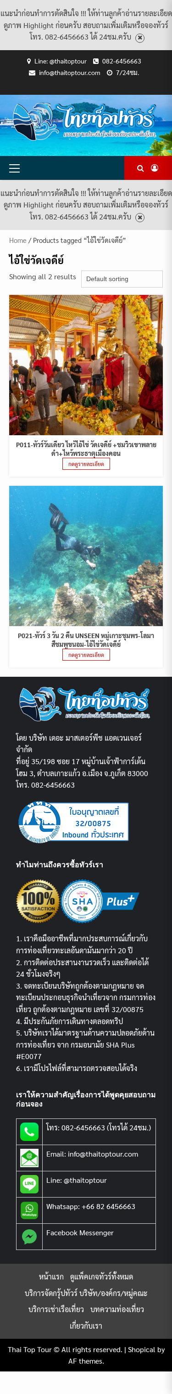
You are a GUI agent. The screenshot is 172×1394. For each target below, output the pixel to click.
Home (18, 240)
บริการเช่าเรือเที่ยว (56, 1309)
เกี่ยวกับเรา (86, 1326)
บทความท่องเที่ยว (117, 1309)
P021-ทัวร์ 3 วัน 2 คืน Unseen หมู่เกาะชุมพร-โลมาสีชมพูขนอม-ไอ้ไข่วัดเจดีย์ (86, 639)
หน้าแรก (51, 1276)
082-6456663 (121, 61)
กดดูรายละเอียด (86, 463)
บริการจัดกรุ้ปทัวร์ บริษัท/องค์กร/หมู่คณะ (86, 1293)
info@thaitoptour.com (69, 72)
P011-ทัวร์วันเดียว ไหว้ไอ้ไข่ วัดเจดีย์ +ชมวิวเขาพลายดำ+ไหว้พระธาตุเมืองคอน (86, 448)
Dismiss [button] (140, 38)
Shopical (141, 1349)
